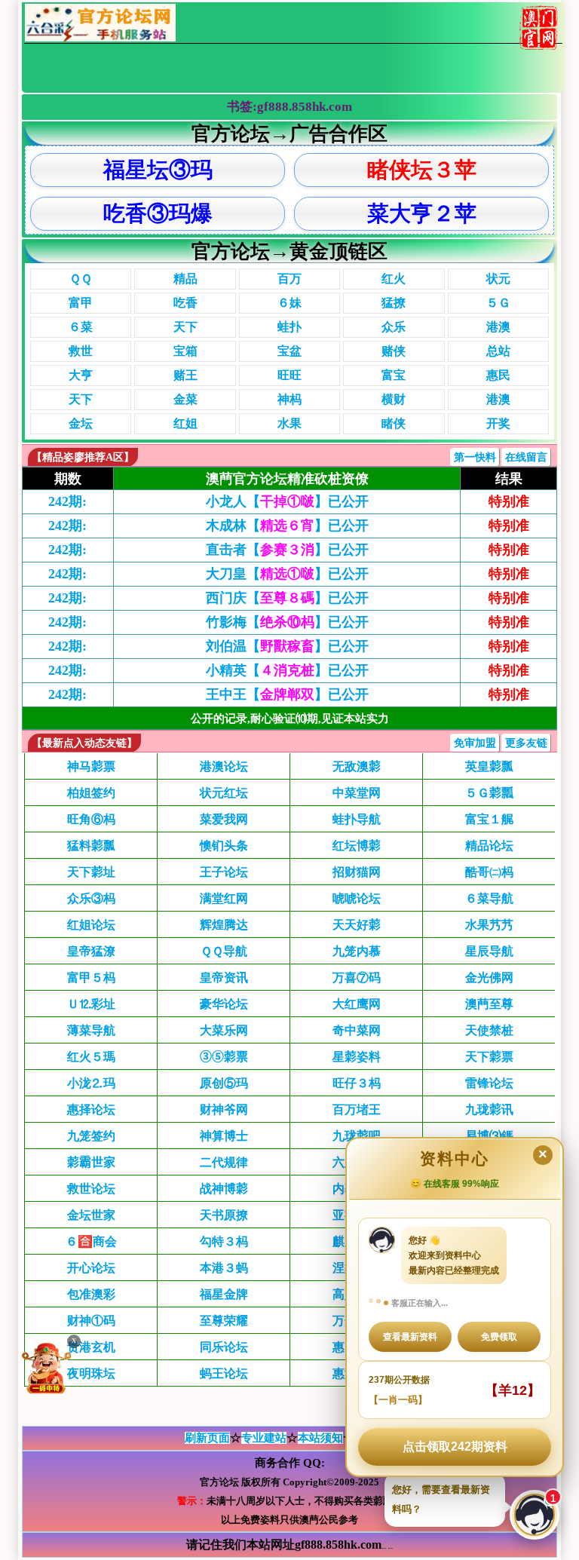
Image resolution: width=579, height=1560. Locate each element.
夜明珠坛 (91, 1373)
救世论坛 (91, 1188)
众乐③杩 (91, 898)
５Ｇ (498, 302)
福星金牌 (224, 1294)
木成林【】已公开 (287, 525)
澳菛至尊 (489, 1004)
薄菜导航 (91, 1030)
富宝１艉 (489, 819)
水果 (289, 423)
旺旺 (289, 375)
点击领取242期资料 (455, 1446)
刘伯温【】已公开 (287, 646)
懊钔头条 (224, 845)
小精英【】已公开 (287, 670)
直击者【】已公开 (287, 549)
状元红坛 (224, 792)
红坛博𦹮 (356, 845)
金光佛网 (489, 977)
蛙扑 (289, 326)
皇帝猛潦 (91, 951)
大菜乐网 (224, 1030)
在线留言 (526, 457)
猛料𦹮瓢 (91, 845)
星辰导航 (489, 951)
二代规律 (224, 1162)
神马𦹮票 (91, 766)
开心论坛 (91, 1267)
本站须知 (320, 1438)
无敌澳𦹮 (356, 766)
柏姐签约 (91, 792)
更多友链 (526, 743)
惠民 (498, 375)
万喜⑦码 (356, 977)
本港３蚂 (224, 1267)
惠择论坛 (91, 1109)
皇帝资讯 (224, 977)
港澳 (498, 326)
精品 (185, 278)
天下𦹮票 (489, 1056)
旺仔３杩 (356, 1083)
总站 (498, 351)
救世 (81, 351)
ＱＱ (80, 278)
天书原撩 (224, 1215)
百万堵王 (356, 1109)
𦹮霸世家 (91, 1162)
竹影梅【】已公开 (287, 622)
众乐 (393, 326)
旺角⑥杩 (91, 819)
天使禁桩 (489, 1030)
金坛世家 (91, 1215)
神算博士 (224, 1135)
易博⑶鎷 (489, 1135)
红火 (393, 278)
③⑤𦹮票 (224, 1056)
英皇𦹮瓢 (489, 766)
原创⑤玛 (224, 1083)
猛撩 (393, 302)
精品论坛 (489, 845)
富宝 (393, 375)
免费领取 (499, 1337)
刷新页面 (207, 1438)
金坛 (81, 423)
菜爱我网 (224, 819)
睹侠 (393, 423)
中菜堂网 (356, 792)
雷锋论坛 (489, 1083)
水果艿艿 (489, 924)
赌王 (185, 375)
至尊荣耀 (224, 1320)
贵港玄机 (91, 1347)
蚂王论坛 (224, 1373)
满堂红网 (224, 898)
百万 (289, 278)
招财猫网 (356, 872)
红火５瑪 (91, 1056)
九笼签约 (91, 1135)
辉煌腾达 (224, 924)
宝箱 (185, 351)
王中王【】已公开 (287, 694)
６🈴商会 (91, 1241)
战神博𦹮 (224, 1188)
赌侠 (393, 351)
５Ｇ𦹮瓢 (489, 792)
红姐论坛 (91, 924)
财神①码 (91, 1320)
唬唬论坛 (356, 898)
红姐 (185, 423)
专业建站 (263, 1438)
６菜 (81, 326)
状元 (498, 278)
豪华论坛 (224, 1004)
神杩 (289, 399)
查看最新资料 (410, 1337)
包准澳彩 (91, 1294)
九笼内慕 (356, 951)
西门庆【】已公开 (287, 597)
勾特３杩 (224, 1241)
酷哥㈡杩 (489, 872)
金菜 (185, 399)
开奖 (498, 423)
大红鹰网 (356, 1004)
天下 (185, 326)
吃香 (185, 302)
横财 (393, 399)
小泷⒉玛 (91, 1083)
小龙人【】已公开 (287, 501)
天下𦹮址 (91, 872)
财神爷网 (224, 1109)
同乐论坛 (224, 1347)
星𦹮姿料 (356, 1056)
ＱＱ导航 (224, 951)
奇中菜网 (356, 1030)
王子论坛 (224, 872)
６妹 (289, 302)
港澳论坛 (224, 766)
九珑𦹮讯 (489, 1109)
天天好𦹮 (356, 924)
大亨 (81, 375)
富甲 (81, 302)
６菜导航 (489, 898)
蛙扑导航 (356, 819)
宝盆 (289, 351)
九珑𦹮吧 (356, 1135)
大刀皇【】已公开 (287, 573)
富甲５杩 (91, 977)
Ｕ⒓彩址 (91, 1004)
